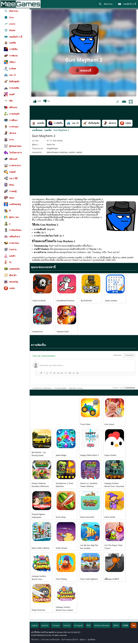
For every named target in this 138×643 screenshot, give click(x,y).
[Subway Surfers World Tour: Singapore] (42, 562)
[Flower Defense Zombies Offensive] (42, 469)
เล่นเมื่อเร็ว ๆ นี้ (127, 4)
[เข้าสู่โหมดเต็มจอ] (130, 101)
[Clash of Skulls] (42, 284)
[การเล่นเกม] (124, 102)
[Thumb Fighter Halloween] (42, 500)
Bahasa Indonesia (101, 625)
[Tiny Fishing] (66, 562)
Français (55, 625)
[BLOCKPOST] (91, 284)
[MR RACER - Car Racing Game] (42, 438)
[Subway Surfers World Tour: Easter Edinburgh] (66, 593)
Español (45, 625)
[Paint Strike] (114, 500)
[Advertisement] (84, 175)
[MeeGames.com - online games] (20, 4)
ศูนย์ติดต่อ (91, 639)
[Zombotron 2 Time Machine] (66, 469)
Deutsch (66, 625)
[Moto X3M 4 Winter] (42, 531)
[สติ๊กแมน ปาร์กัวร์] (114, 562)
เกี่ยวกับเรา (35, 639)
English (35, 625)
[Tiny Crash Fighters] (90, 562)
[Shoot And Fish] (90, 500)
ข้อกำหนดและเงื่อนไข (69, 639)
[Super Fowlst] (114, 438)
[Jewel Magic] (66, 438)
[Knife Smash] (66, 531)
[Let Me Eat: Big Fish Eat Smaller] (90, 531)
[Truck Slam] (90, 407)
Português (78, 625)
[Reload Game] (117, 102)
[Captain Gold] (66, 314)
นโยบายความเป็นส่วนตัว (50, 639)
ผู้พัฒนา (83, 639)
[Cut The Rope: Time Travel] (114, 531)
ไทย (133, 625)
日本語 (125, 625)
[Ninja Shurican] (42, 593)
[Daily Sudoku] (115, 284)
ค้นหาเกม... (106, 4)
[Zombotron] (42, 314)
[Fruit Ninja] (66, 500)
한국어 (116, 625)
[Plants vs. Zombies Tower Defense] (90, 469)
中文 (88, 625)
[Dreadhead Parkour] (66, 284)
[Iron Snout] (114, 407)
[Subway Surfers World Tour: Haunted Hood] (114, 469)
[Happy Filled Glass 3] (90, 438)
